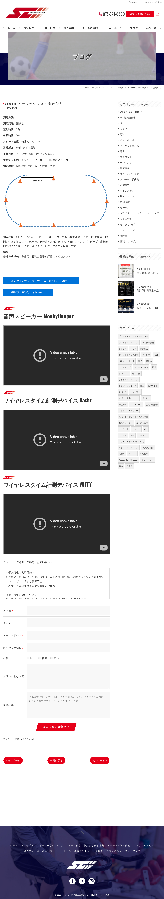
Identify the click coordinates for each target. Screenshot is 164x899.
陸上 (122, 151)
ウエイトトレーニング (128, 342)
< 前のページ (13, 760)
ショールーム (136, 404)
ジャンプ (146, 354)
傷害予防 (136, 373)
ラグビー (17, 738)
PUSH (156, 354)
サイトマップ (132, 850)
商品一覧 (123, 404)
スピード (132, 453)
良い (32, 658)
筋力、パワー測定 (129, 173)
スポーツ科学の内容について (131, 441)
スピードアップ (141, 367)
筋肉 (121, 466)
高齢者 (123, 235)
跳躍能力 (125, 185)
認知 (132, 435)
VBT (146, 429)
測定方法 (125, 168)
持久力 (149, 361)
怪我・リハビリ (128, 241)
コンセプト (135, 391)
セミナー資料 (148, 342)
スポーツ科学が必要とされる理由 (133, 416)
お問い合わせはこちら (140, 14)
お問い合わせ (152, 404)
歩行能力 (125, 207)
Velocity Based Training (131, 111)
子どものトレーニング (128, 379)
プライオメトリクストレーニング (133, 336)
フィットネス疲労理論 (128, 354)
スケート (123, 435)
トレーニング (127, 230)
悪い (56, 658)
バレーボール (127, 140)
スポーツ (123, 391)
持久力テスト (28, 738)
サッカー (7, 738)
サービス (146, 398)
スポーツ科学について (128, 398)
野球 (122, 134)
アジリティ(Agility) (130, 179)
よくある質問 (142, 422)
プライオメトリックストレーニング (139, 213)
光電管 (122, 453)
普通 (44, 658)
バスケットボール (129, 145)
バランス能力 (127, 190)
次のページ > (99, 760)
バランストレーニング (128, 447)
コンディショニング (127, 385)
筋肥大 (129, 466)
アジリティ (143, 435)
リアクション (148, 447)
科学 (140, 361)
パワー (133, 348)
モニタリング (127, 224)
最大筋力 (144, 348)
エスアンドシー (125, 422)
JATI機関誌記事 (128, 117)
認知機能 (125, 201)
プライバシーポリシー (128, 410)
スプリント (126, 157)
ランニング (126, 162)
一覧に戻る (56, 760)
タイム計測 (126, 218)
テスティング (125, 367)
